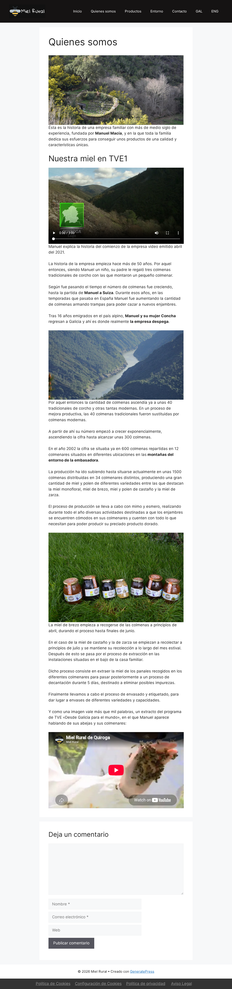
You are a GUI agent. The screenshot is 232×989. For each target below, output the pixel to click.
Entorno (156, 11)
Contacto (179, 11)
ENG (214, 11)
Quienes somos (103, 11)
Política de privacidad (145, 983)
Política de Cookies (53, 983)
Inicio (77, 11)
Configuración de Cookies (98, 983)
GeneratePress (142, 971)
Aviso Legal (181, 983)
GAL (199, 11)
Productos (133, 11)
